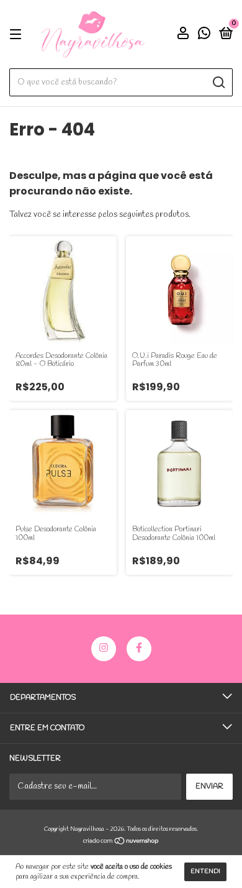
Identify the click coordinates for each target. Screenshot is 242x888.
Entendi (205, 871)
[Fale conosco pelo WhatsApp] (204, 36)
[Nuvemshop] (121, 843)
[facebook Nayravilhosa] (139, 648)
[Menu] (17, 35)
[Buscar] (218, 82)
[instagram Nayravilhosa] (103, 648)
